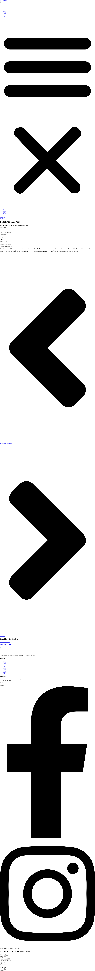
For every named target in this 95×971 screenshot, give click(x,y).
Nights (1, 962)
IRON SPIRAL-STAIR (5, 644)
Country (2, 956)
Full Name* (2, 954)
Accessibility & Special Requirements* (8, 966)
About (4, 12)
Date (1, 960)
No (5, 964)
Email (1, 957)
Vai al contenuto (3, 0)
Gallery (4, 13)
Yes (2, 964)
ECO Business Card (5, 642)
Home (4, 11)
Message (2, 968)
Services (4, 14)
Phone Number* (4, 959)
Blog (4, 16)
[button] (47, 113)
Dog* (1, 963)
